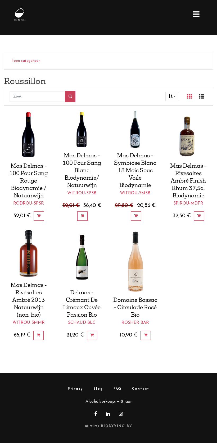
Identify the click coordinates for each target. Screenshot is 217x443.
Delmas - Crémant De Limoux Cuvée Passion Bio (82, 303)
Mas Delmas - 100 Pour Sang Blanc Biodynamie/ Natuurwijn (81, 170)
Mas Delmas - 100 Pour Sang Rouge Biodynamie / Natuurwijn (28, 180)
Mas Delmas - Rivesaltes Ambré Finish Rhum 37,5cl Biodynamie (188, 180)
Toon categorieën (26, 61)
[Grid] (189, 97)
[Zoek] (70, 96)
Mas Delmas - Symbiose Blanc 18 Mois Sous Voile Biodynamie (135, 170)
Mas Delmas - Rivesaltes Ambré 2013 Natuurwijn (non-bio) (29, 299)
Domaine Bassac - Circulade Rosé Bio (135, 307)
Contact (140, 389)
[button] (172, 96)
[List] (201, 97)
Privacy (75, 389)
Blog (98, 389)
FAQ (117, 389)
